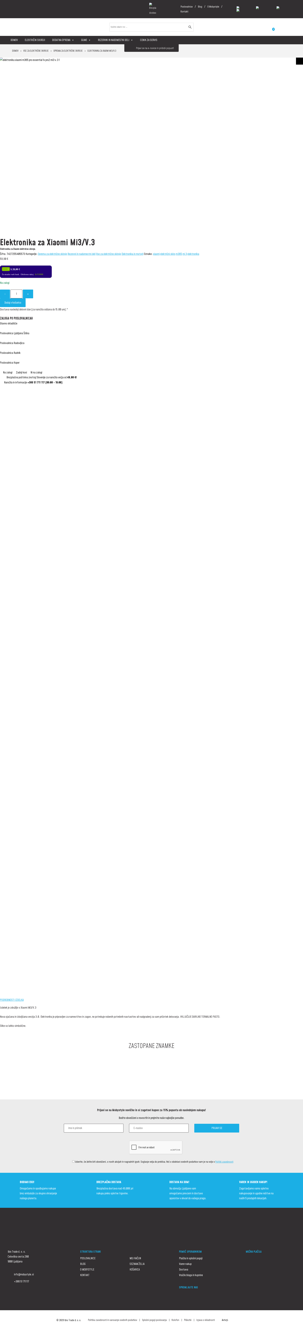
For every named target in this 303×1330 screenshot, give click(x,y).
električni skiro (167, 254)
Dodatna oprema (61, 40)
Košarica (135, 1270)
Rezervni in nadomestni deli (113, 40)
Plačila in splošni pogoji (191, 1258)
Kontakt (184, 11)
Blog (200, 7)
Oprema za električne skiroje (68, 51)
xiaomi (156, 254)
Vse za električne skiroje (36, 51)
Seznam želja (137, 1264)
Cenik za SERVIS (148, 40)
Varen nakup (185, 1264)
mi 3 (185, 254)
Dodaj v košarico (12, 303)
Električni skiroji (35, 40)
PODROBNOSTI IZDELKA (12, 1000)
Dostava (183, 1270)
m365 (179, 254)
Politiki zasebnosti (224, 1162)
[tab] (151, 1000)
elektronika (193, 254)
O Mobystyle (213, 7)
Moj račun (135, 1258)
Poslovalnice (187, 7)
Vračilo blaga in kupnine (191, 1275)
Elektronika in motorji (132, 254)
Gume (84, 40)
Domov (14, 40)
